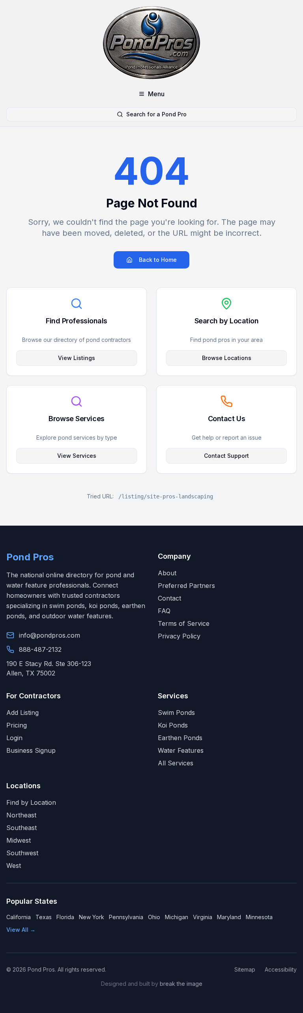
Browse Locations (226, 357)
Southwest (22, 853)
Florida (65, 917)
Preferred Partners (186, 586)
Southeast (21, 828)
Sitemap (244, 969)
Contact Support (226, 455)
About (167, 573)
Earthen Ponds (180, 738)
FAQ (164, 611)
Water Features (181, 750)
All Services (175, 763)
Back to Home (158, 259)
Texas (44, 917)
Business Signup (31, 750)
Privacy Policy (179, 636)
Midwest (18, 840)
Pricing (16, 725)
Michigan (176, 917)
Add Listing (22, 712)
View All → (21, 929)
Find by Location (31, 802)
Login (14, 738)
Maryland (229, 917)
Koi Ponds (173, 725)
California (18, 917)
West (13, 865)
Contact (169, 598)
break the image (181, 983)
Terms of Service (183, 623)
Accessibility (281, 969)
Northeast (21, 815)
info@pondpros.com (49, 635)
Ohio (154, 917)
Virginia (202, 917)
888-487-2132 (40, 649)
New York (91, 917)
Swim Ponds (176, 712)
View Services (76, 455)
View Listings (76, 357)
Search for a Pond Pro (156, 114)
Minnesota (259, 917)
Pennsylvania (126, 917)
